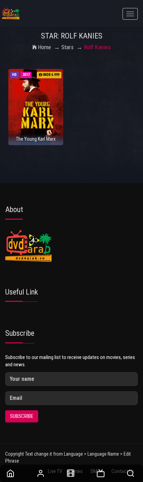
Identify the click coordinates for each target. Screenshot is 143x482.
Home (44, 47)
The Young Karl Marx (36, 139)
